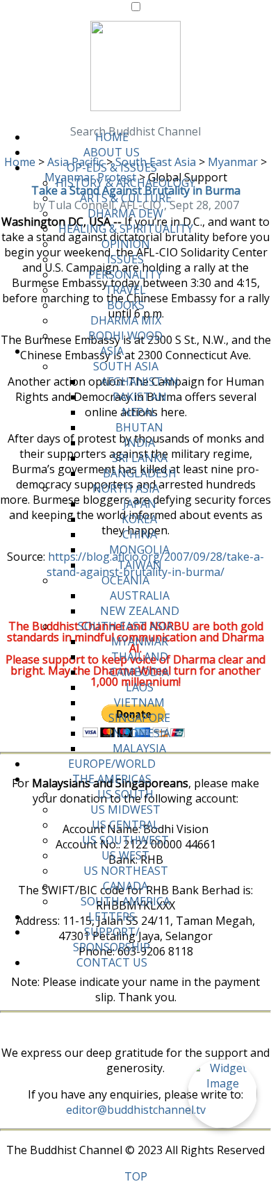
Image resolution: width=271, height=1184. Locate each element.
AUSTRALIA (140, 595)
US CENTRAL (125, 824)
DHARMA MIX (125, 320)
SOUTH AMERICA (125, 901)
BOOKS (126, 305)
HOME (112, 137)
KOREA (139, 519)
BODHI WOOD (125, 335)
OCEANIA (125, 580)
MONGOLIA (139, 549)
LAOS (140, 687)
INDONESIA (139, 733)
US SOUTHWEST (125, 840)
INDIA (139, 442)
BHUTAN (139, 427)
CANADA (125, 886)
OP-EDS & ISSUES (112, 167)
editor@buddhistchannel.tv (136, 1109)
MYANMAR (139, 641)
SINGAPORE (139, 717)
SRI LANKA (139, 458)
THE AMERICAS (111, 779)
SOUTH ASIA (125, 366)
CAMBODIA (139, 672)
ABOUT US (111, 152)
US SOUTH (125, 794)
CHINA (139, 534)
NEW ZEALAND (139, 610)
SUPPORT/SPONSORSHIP (111, 939)
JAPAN (139, 503)
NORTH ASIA (125, 488)
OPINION (125, 244)
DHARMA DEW (125, 213)
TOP (135, 1176)
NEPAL (139, 412)
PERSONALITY (125, 274)
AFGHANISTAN (140, 381)
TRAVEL (125, 289)
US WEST (125, 855)
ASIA (112, 351)
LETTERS (112, 916)
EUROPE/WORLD (112, 763)
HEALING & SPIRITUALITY (125, 228)
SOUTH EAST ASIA (125, 626)
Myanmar (233, 162)
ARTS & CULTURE (126, 198)
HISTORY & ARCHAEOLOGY (125, 182)
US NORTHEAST (125, 870)
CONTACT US (111, 962)
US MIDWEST (125, 809)
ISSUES (125, 259)
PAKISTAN (140, 396)
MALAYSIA (139, 748)
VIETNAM (139, 702)
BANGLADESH (139, 473)
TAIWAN (139, 565)
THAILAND (139, 656)
